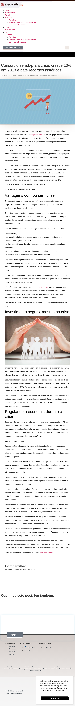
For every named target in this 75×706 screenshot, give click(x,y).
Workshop (12, 20)
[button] (8, 569)
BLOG (8, 75)
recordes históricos (40, 287)
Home (7, 10)
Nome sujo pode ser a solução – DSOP (22, 22)
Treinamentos (10, 13)
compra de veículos (37, 135)
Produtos (8, 17)
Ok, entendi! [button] (55, 698)
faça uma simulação (47, 553)
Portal (7, 15)
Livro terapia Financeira (17, 25)
